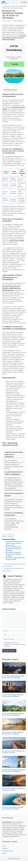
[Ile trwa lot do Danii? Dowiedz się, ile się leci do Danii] (14, 748)
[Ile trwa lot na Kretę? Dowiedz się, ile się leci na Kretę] (14, 785)
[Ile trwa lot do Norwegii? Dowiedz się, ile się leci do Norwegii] (14, 673)
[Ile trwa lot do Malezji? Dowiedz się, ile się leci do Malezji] (14, 692)
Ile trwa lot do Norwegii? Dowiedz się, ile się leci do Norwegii (13, 676)
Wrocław (19, 134)
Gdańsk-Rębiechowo (6, 200)
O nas (3, 846)
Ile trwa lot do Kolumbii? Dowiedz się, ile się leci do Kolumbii (13, 714)
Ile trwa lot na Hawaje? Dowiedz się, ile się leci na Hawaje (12, 733)
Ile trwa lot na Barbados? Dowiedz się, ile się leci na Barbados (13, 770)
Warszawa (5, 136)
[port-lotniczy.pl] (4, 2)
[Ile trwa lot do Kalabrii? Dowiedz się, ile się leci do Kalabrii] (14, 804)
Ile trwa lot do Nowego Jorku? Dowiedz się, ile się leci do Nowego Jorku (15, 543)
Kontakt (4, 853)
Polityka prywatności (8, 850)
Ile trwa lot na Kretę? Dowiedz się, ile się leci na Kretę (13, 789)
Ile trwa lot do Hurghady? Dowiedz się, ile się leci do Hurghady (13, 554)
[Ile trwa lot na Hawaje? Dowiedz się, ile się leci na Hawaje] (14, 729)
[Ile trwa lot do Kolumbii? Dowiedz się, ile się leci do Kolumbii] (14, 710)
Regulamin (5, 848)
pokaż (15, 90)
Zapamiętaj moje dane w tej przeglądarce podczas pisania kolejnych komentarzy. (14, 644)
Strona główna (6, 6)
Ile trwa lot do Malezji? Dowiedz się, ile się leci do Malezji (12, 695)
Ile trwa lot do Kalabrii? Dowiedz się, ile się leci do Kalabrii (13, 808)
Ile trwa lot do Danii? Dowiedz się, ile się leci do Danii (13, 751)
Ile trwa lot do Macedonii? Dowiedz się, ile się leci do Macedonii (13, 548)
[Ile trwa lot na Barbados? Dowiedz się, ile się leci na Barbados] (14, 767)
